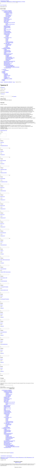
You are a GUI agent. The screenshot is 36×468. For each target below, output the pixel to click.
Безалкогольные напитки (8, 12)
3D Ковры (7, 55)
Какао (7, 425)
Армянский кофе (8, 44)
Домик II (1, 250)
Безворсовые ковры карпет (10, 57)
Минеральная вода (9, 14)
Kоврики (7, 435)
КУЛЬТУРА (6, 74)
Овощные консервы (7, 27)
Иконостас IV (2, 196)
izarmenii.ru (12, 452)
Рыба (5, 409)
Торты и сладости (7, 33)
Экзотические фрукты (9, 41)
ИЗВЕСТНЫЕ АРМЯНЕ (8, 78)
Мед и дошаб (6, 21)
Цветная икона (2, 178)
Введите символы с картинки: (5, 387)
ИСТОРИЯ (6, 73)
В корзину (14, 96)
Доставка (3, 71)
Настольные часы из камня (8, 441)
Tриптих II (2, 142)
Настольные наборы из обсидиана (9, 61)
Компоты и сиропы (9, 13)
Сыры (7, 23)
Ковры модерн (8, 59)
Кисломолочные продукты (10, 24)
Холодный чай (8, 16)
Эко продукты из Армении (4, 0)
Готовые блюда (6, 18)
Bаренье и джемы (7, 17)
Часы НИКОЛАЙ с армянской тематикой (12, 446)
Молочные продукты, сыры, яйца (9, 22)
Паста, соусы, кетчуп (7, 29)
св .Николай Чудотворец (4, 286)
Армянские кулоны (3, 169)
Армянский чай (8, 45)
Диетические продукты (8, 398)
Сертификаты (6, 70)
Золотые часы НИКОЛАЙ (10, 66)
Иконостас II (2, 214)
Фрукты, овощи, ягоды (7, 37)
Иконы (5, 52)
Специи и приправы (7, 31)
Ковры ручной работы (7, 54)
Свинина (7, 35)
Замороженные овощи (9, 42)
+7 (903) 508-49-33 (3, 1)
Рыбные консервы (7, 30)
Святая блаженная (3, 268)
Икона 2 (1, 295)
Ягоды (7, 419)
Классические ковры (9, 58)
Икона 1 (1, 304)
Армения (3, 72)
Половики (7, 60)
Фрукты (7, 38)
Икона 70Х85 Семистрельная (5, 259)
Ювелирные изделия (7, 67)
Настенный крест (3, 232)
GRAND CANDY (7, 47)
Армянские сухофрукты (8, 11)
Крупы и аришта (6, 399)
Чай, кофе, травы (7, 43)
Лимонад (7, 393)
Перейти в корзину (18, 462)
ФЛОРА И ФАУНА (7, 75)
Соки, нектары (8, 15)
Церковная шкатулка (3, 130)
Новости (3, 79)
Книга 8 (1, 313)
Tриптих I (2, 151)
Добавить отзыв (12, 388)
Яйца (7, 404)
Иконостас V (2, 187)
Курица (7, 36)
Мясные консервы (7, 26)
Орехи (5, 28)
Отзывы (3, 80)
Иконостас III (2, 205)
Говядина (7, 414)
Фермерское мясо (7, 34)
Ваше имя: (2, 384)
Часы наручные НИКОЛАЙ (8, 65)
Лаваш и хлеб (6, 20)
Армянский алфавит (7, 51)
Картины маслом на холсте (8, 53)
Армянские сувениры (7, 430)
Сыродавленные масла (7, 32)
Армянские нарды (7, 50)
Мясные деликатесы (7, 25)
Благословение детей (3, 277)
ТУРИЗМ (5, 77)
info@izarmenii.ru (9, 455)
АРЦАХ (5, 76)
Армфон (5, 49)
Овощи (7, 39)
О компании (4, 69)
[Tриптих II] (2, 87)
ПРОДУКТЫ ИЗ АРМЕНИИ (7, 10)
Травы (7, 46)
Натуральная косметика (8, 63)
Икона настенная (3, 160)
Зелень (7, 420)
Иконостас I (2, 223)
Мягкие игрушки (7, 62)
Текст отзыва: (2, 386)
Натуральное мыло (7, 64)
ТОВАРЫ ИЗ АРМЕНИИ (6, 48)
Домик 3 (1, 241)
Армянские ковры (9, 436)
